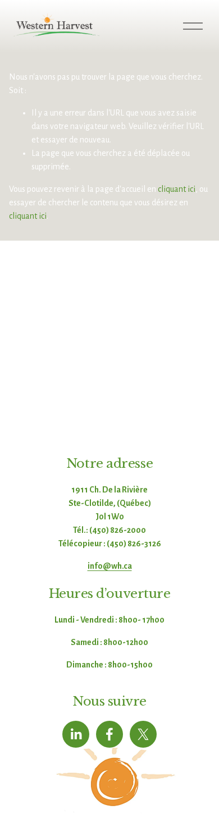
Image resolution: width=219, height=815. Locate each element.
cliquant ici (176, 189)
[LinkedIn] (75, 734)
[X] (143, 734)
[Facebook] (109, 734)
